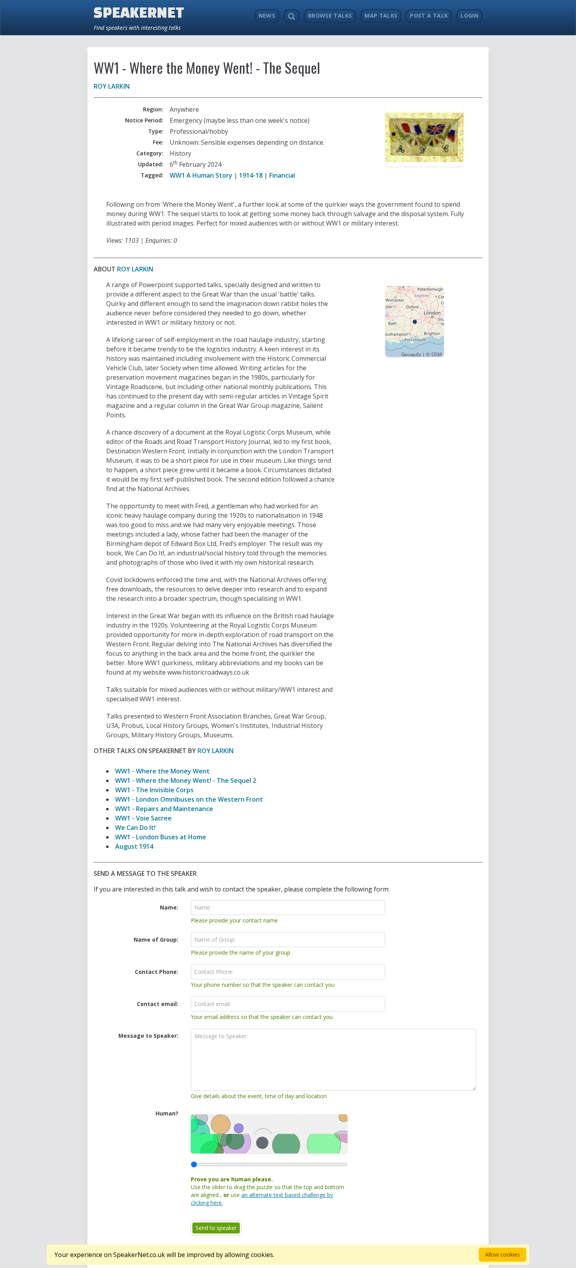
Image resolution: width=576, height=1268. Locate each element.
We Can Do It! (135, 827)
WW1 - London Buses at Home (160, 837)
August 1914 (134, 846)
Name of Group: (156, 939)
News (267, 15)
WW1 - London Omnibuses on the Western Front (189, 799)
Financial (282, 175)
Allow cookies (502, 1254)
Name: (169, 907)
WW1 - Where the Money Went (162, 771)
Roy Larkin (112, 86)
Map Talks (380, 15)
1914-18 (251, 175)
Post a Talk (429, 15)
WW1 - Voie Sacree (143, 818)
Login (469, 15)
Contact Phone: (156, 971)
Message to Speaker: (148, 1035)
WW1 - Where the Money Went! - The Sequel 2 (185, 780)
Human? (167, 1113)
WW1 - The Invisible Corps (154, 790)
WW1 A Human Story (201, 175)
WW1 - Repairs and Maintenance (164, 808)
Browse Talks (330, 15)
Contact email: (157, 1004)
